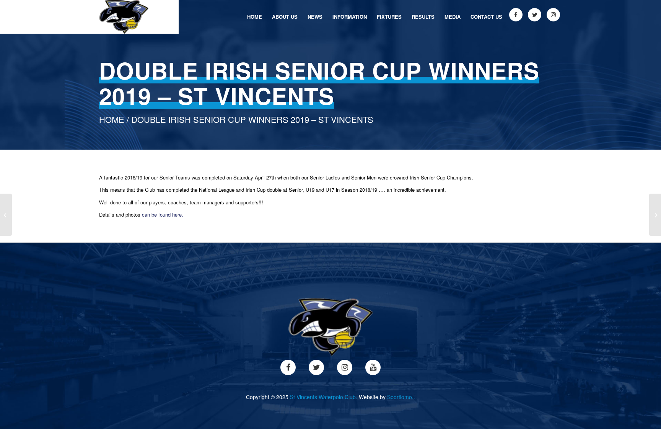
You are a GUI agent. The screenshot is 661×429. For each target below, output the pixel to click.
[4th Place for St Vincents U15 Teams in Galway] (655, 215)
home (111, 119)
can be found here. (162, 214)
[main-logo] (123, 17)
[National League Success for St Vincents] (6, 215)
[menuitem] (254, 17)
